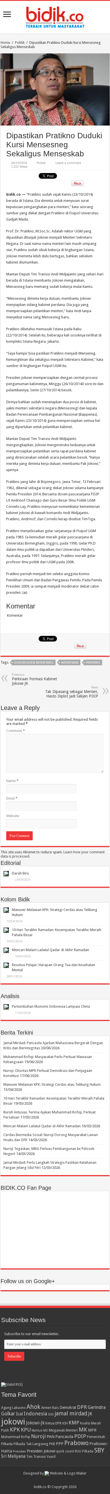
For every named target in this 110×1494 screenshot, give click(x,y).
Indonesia (35, 1414)
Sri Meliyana (13, 1456)
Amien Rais (50, 1408)
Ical (19, 1414)
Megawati (57, 1430)
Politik (20, 42)
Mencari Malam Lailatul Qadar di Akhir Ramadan (50, 950)
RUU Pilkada (84, 1451)
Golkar (8, 1414)
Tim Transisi (36, 1456)
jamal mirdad (70, 1413)
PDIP (80, 1436)
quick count (65, 1451)
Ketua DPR (53, 1423)
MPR (92, 1430)
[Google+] (52, 1480)
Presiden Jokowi (41, 1451)
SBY (99, 1450)
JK (90, 1414)
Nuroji (38, 1436)
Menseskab (69, 662)
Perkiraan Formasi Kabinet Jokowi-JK (34, 679)
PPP (59, 1443)
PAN (50, 1436)
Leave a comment (68, 163)
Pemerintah (96, 1437)
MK (83, 1429)
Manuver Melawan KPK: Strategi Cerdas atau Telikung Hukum (52, 1084)
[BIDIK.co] (55, 16)
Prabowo (76, 1442)
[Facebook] (58, 1480)
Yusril (51, 1456)
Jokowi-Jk (35, 1423)
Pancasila (64, 1436)
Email (11, 798)
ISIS (51, 1414)
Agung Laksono (13, 1408)
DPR (82, 1407)
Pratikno (93, 662)
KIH (65, 1423)
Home (5, 42)
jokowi (13, 1421)
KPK (15, 1429)
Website (12, 816)
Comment (15, 731)
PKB (52, 1444)
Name (12, 781)
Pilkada (7, 1444)
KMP (74, 1423)
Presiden (19, 1451)
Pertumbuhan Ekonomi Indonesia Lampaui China (51, 1006)
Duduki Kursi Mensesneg (34, 662)
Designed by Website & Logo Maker (55, 1473)
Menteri (72, 1430)
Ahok (33, 1406)
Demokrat (68, 1407)
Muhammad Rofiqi (15, 1437)
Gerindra (97, 1407)
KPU (26, 1429)
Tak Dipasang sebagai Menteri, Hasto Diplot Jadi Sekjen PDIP (71, 692)
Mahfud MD (40, 1430)
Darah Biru (20, 873)
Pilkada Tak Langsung (31, 1444)
